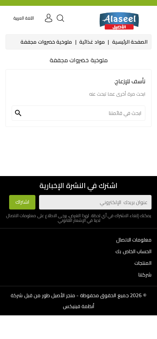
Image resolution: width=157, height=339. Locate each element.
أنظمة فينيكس (79, 306)
